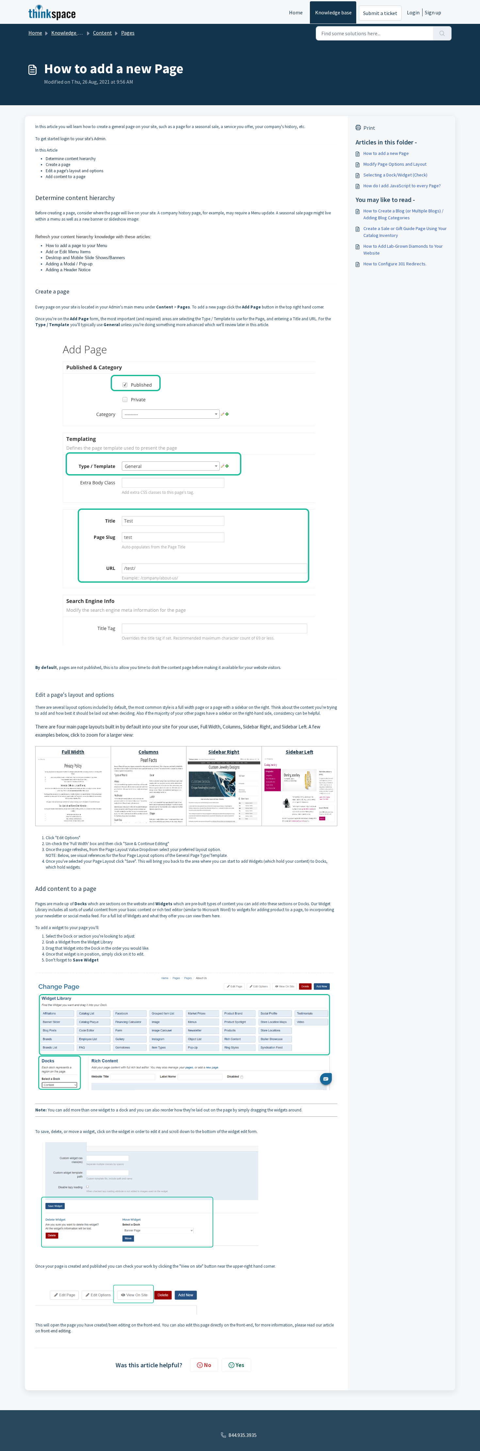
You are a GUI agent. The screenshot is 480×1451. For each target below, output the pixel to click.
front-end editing (56, 1331)
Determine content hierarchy (71, 158)
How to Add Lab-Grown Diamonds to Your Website (403, 249)
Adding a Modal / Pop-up (69, 263)
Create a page (58, 164)
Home (296, 12)
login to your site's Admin (82, 139)
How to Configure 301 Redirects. (394, 264)
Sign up (433, 12)
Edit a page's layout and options (74, 171)
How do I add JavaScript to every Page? (402, 186)
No (207, 1365)
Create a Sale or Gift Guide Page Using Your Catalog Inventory (405, 231)
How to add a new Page (386, 153)
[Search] (442, 33)
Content (102, 32)
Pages (128, 32)
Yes (240, 1365)
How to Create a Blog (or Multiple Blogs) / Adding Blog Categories (403, 214)
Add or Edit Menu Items (68, 251)
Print (369, 128)
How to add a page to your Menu (76, 245)
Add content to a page (65, 176)
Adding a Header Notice (68, 269)
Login (413, 12)
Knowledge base (333, 12)
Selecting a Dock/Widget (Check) (395, 175)
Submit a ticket (380, 13)
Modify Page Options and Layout (394, 164)
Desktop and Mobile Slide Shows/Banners (85, 257)
